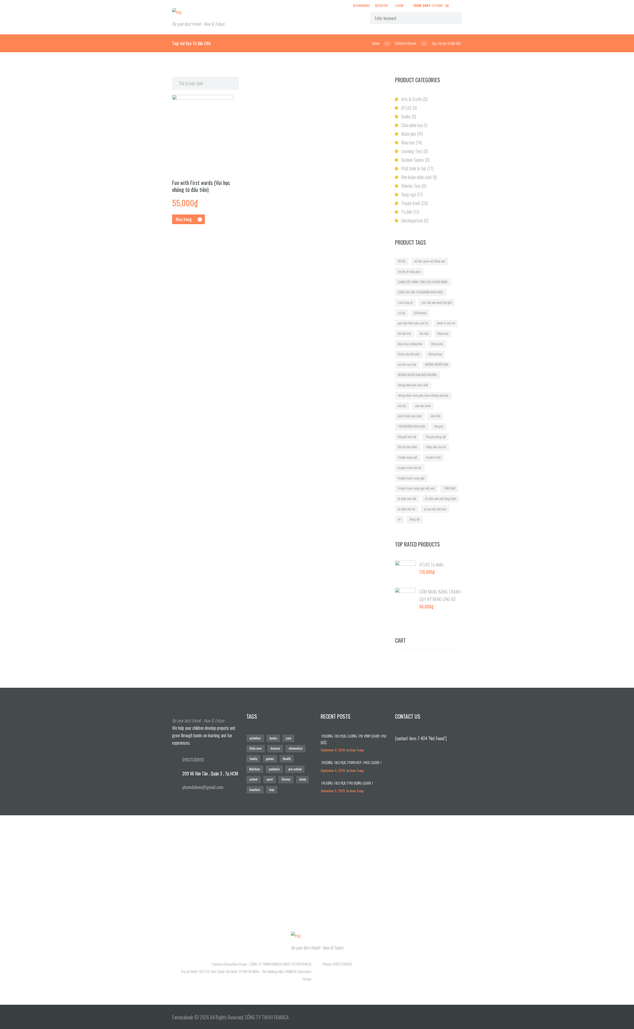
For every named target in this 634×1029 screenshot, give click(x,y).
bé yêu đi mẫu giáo (409, 271)
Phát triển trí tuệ (413, 168)
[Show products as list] (383, 80)
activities (255, 738)
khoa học (443, 333)
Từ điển (406, 212)
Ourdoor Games (412, 160)
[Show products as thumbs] (377, 80)
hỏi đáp (424, 333)
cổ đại (401, 313)
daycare (275, 748)
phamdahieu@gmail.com (202, 787)
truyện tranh (433, 457)
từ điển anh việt (407, 498)
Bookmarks (361, 5)
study (302, 779)
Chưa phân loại (412, 125)
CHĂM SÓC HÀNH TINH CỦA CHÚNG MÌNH (423, 282)
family (253, 758)
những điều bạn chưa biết (413, 385)
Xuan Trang (357, 750)
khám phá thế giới (409, 354)
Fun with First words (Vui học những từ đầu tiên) (201, 186)
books (273, 738)
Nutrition (254, 769)
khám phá (437, 344)
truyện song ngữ (407, 457)
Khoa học (408, 142)
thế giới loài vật (407, 436)
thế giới (438, 426)
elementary (295, 748)
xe (399, 519)
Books (406, 116)
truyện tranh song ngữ (411, 478)
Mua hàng (184, 219)
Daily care (255, 748)
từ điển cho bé (406, 509)
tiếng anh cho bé (436, 447)
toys (271, 789)
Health (287, 758)
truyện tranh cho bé (410, 467)
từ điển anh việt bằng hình (440, 498)
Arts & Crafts (411, 99)
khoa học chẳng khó (410, 344)
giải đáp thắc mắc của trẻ (413, 323)
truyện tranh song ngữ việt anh (416, 488)
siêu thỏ (435, 416)
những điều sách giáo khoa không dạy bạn (423, 395)
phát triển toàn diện (410, 416)
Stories (286, 779)
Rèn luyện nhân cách (416, 177)
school (253, 779)
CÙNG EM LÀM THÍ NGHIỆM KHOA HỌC (420, 292)
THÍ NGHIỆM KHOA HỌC (411, 426)
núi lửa (402, 405)
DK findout (420, 313)
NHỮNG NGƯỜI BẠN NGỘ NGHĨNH (417, 374)
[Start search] (453, 18)
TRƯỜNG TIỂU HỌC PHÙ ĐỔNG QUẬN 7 (347, 783)
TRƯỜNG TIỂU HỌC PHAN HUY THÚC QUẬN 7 (351, 762)
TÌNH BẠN (449, 488)
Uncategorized (412, 220)
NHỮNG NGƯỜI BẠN (436, 364)
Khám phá (408, 134)
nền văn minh (423, 405)
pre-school (295, 769)
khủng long (435, 354)
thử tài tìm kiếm (407, 447)
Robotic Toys (411, 186)
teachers (254, 789)
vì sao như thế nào (435, 509)
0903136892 (193, 759)
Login (399, 5)
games (270, 758)
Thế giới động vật (435, 436)
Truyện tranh (410, 203)
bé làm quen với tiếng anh (429, 261)
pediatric (274, 769)
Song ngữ (408, 194)
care (288, 738)
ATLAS (406, 108)
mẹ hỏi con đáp (407, 364)
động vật (415, 519)
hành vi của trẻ (446, 323)
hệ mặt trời (404, 333)
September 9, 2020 (333, 750)
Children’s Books (405, 43)
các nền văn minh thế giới (437, 302)
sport (269, 779)
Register (381, 5)
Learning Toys (411, 151)
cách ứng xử (405, 302)
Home (376, 43)
